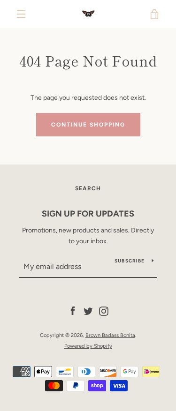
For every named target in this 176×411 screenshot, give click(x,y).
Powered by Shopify (88, 346)
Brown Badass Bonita (110, 335)
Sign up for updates (88, 214)
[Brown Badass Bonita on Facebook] (72, 311)
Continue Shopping (88, 124)
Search (88, 188)
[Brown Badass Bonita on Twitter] (88, 311)
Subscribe (130, 261)
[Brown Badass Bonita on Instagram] (103, 311)
